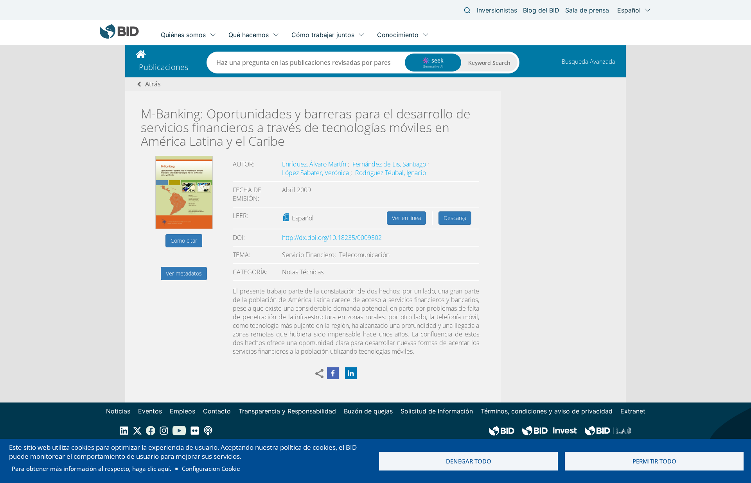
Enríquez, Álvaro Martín (315, 164)
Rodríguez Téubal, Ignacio (390, 172)
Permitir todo (654, 461)
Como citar (184, 240)
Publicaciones (163, 67)
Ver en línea (406, 218)
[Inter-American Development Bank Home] (119, 37)
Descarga (455, 218)
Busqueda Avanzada (588, 61)
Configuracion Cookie (211, 468)
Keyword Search (489, 62)
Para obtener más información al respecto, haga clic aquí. (91, 468)
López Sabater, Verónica (316, 172)
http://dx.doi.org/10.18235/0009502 (332, 237)
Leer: (240, 215)
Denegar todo (468, 461)
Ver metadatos (184, 273)
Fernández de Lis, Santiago (390, 164)
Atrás (153, 84)
